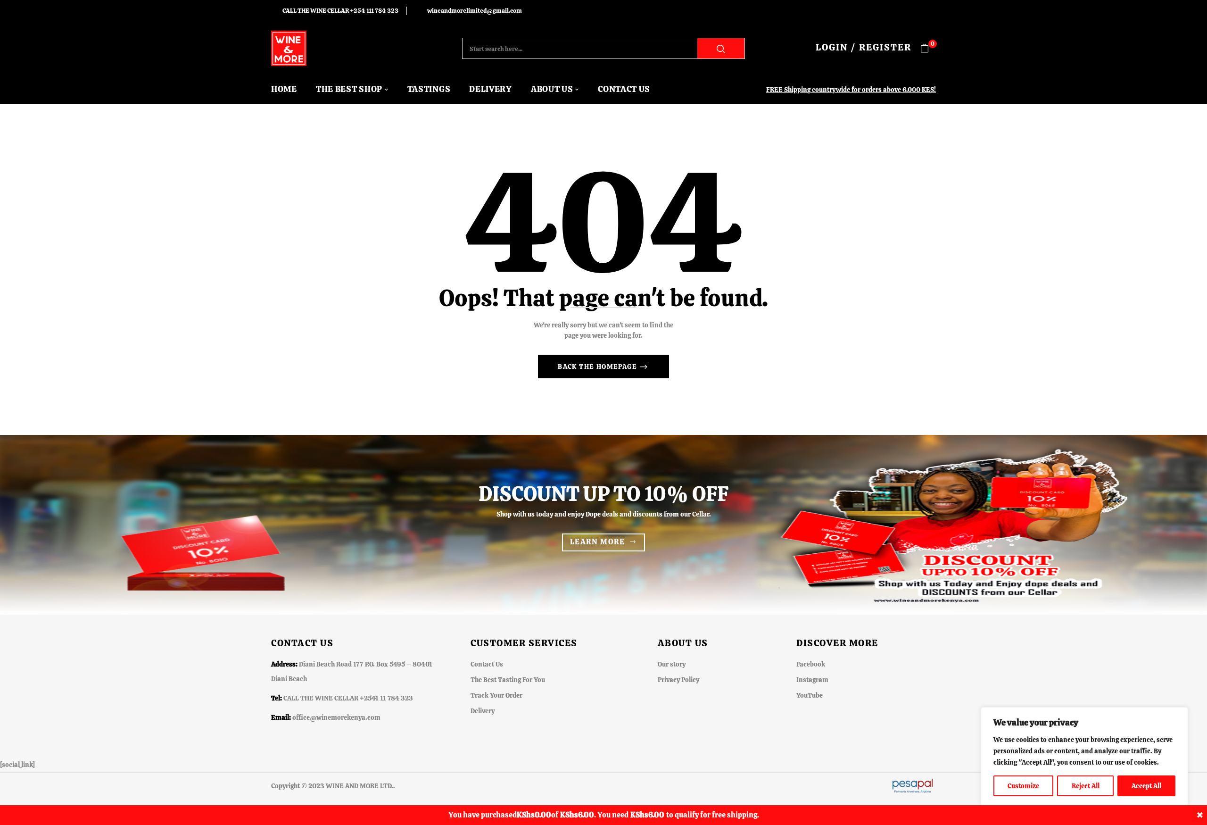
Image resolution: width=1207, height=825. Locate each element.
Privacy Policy (678, 679)
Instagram (812, 679)
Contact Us (487, 664)
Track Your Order (496, 695)
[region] (1084, 756)
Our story (672, 664)
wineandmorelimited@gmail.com (474, 11)
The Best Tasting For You (508, 679)
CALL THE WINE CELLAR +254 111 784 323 (340, 11)
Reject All (1086, 786)
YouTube (809, 695)
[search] (720, 48)
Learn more (597, 542)
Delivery (483, 711)
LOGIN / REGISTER (863, 47)
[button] (928, 48)
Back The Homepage (598, 366)
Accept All (1146, 786)
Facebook (810, 664)
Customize (1023, 786)
